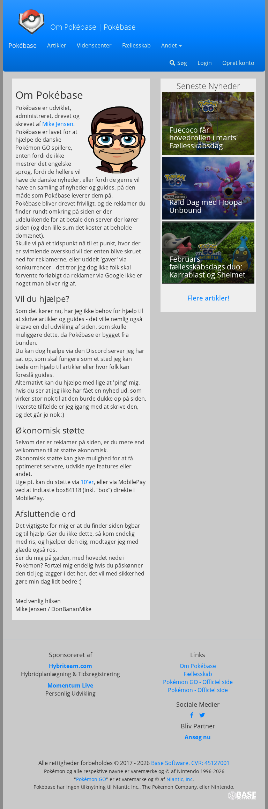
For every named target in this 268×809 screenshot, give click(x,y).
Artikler (56, 45)
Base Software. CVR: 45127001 (190, 763)
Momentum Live (70, 685)
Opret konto (238, 63)
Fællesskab (136, 45)
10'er (87, 482)
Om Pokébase (198, 666)
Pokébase (22, 45)
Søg (181, 63)
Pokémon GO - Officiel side (198, 682)
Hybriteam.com (70, 666)
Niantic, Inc (179, 779)
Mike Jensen (57, 124)
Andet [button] (169, 45)
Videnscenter (94, 45)
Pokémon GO (91, 779)
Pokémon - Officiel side (198, 690)
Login (205, 63)
